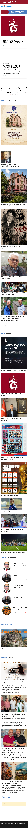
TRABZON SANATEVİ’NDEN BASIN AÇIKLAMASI (13, 67)
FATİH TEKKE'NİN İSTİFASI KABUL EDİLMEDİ (14, 370)
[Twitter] (12, 1)
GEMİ (15, 575)
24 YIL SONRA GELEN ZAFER (9, 495)
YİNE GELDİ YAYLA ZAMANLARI (15, 12)
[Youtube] (15, 1)
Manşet (4, 74)
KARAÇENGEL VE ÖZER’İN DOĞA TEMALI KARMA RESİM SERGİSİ (13, 35)
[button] (25, 12)
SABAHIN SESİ (17, 597)
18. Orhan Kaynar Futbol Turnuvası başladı (13, 552)
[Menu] (26, 6)
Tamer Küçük (24, 612)
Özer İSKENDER (16, 579)
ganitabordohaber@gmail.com (18, 2)
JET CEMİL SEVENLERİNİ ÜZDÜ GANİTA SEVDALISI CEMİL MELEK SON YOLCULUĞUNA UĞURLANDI (12, 318)
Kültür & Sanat (6, 40)
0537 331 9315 (7, 2)
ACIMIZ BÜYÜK (5, 511)
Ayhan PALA (23, 567)
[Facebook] (10, 1)
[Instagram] (17, 1)
